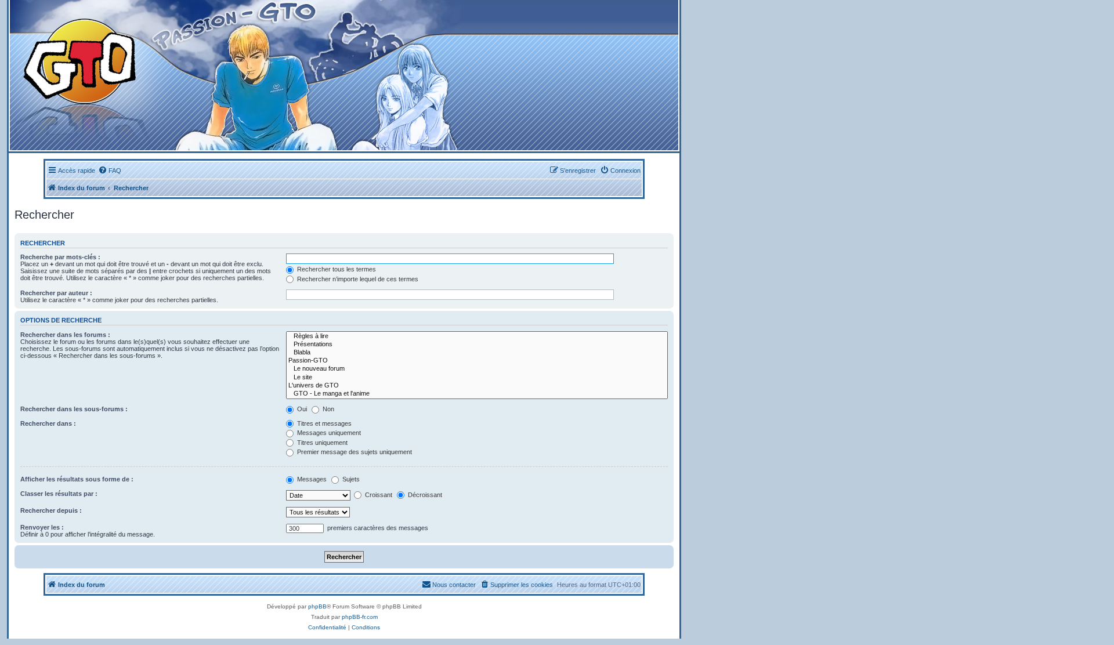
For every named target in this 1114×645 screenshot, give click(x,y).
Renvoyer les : (42, 527)
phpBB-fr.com (360, 617)
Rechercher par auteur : (56, 292)
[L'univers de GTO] (477, 386)
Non (327, 408)
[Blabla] (477, 353)
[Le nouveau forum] (477, 369)
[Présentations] (477, 344)
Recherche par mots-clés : (60, 256)
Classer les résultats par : (58, 493)
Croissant (377, 494)
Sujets (350, 479)
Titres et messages (323, 423)
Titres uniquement (321, 442)
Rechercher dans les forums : (65, 334)
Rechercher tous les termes (335, 269)
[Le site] (477, 378)
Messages (311, 479)
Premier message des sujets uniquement (353, 451)
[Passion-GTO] (477, 361)
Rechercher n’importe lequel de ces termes (356, 279)
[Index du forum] (227, 75)
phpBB (317, 606)
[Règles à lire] (477, 336)
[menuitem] (109, 170)
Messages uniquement (328, 432)
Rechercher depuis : (51, 510)
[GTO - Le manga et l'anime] (477, 394)
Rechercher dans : (48, 423)
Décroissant (424, 494)
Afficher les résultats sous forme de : (76, 479)
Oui (301, 408)
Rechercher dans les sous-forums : (74, 408)
